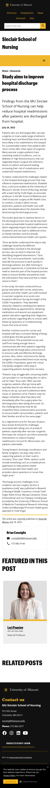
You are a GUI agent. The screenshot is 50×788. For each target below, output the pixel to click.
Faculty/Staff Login (18, 743)
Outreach (20, 18)
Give (32, 18)
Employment (27, 12)
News (40, 12)
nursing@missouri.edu (13, 720)
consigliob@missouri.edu (24, 538)
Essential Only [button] (10, 781)
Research (15, 71)
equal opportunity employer (20, 757)
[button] (28, 781)
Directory (11, 12)
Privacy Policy (9, 775)
